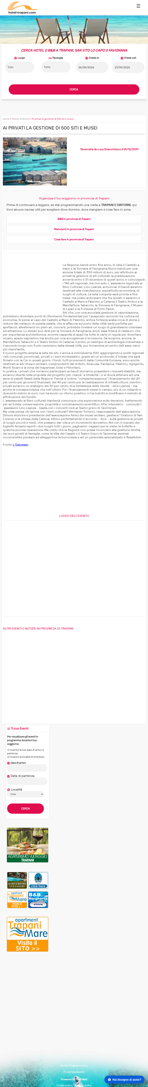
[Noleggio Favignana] (38, 880)
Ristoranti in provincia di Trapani (74, 229)
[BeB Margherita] (38, 899)
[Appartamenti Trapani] (27, 950)
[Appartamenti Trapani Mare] (17, 899)
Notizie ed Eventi (21, 118)
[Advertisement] (32, 287)
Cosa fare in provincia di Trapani (74, 239)
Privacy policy (83, 1085)
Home (6, 118)
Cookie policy (64, 1085)
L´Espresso (20, 444)
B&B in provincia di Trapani (74, 219)
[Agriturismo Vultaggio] (27, 861)
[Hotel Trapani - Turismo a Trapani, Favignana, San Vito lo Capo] (22, 13)
